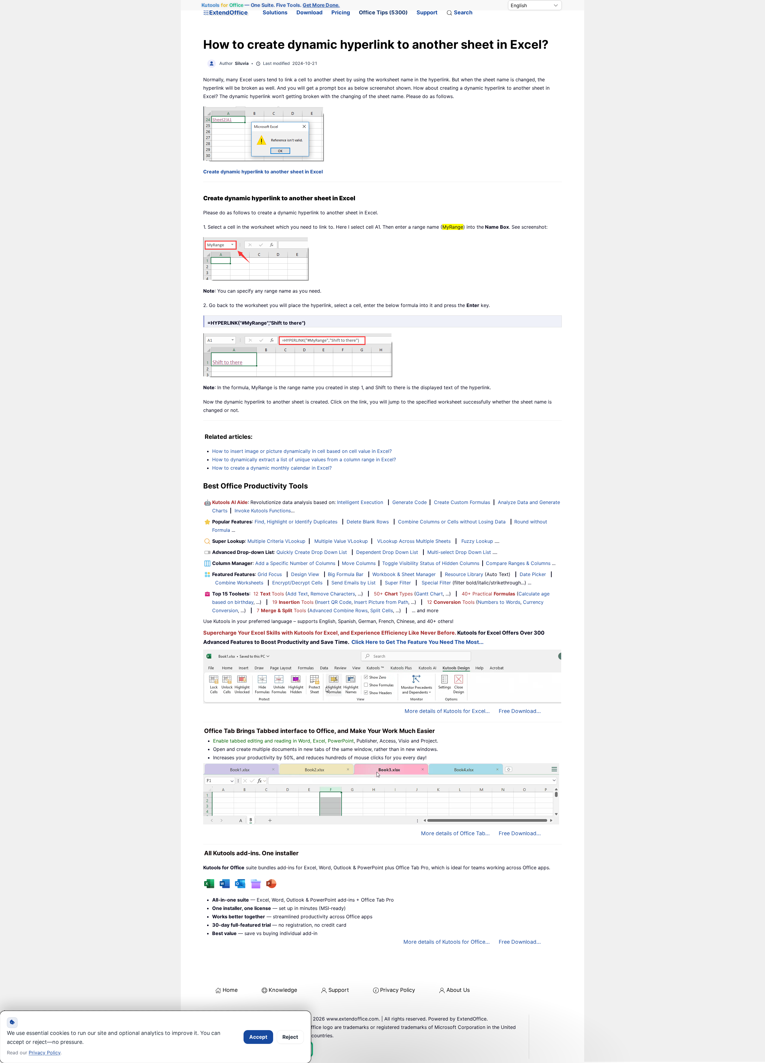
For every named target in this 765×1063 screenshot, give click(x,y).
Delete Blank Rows (368, 522)
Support (427, 12)
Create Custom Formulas (462, 502)
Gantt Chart (429, 594)
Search (463, 12)
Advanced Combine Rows (338, 610)
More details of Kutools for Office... (446, 942)
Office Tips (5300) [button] (383, 12)
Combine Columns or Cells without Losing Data (452, 522)
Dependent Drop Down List (387, 552)
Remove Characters (332, 594)
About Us (458, 990)
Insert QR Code (334, 602)
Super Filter (398, 583)
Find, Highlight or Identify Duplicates (296, 522)
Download (309, 12)
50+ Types (393, 594)
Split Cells (381, 610)
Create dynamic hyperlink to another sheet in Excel (263, 172)
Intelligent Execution (360, 502)
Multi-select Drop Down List (459, 552)
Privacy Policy (397, 990)
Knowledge (283, 990)
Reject (290, 1037)
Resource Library (464, 574)
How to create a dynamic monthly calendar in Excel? (272, 468)
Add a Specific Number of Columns (295, 563)
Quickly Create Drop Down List (311, 552)
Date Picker (533, 574)
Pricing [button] (340, 12)
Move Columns (359, 563)
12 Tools (268, 594)
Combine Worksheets (239, 583)
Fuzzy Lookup (477, 541)
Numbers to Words (499, 602)
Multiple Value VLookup (341, 541)
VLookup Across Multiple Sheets (414, 541)
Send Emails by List (353, 583)
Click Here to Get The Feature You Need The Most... (417, 642)
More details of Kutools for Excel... (447, 711)
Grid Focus (270, 574)
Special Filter (436, 583)
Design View (305, 574)
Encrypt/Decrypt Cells (297, 583)
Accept (258, 1037)
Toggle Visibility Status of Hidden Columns (430, 563)
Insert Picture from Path (381, 602)
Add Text (297, 594)
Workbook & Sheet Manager (404, 574)
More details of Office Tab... (455, 833)
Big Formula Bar (345, 574)
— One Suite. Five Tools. (270, 5)
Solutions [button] (275, 12)
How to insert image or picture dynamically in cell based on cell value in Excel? (302, 451)
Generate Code (409, 502)
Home (230, 990)
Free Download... (520, 711)
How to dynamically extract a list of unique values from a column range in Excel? (304, 459)
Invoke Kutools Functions (263, 511)
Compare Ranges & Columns (518, 563)
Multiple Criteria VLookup (276, 541)
